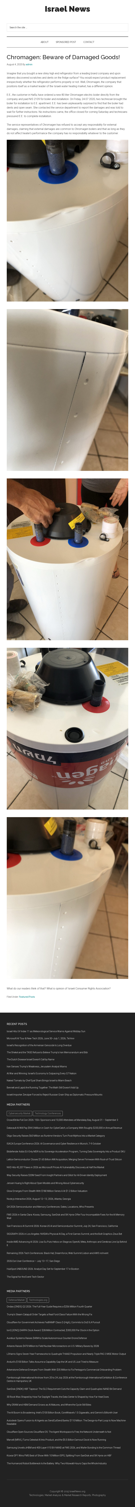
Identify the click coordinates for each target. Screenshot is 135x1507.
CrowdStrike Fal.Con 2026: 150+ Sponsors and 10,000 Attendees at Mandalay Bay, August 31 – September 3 (62, 1120)
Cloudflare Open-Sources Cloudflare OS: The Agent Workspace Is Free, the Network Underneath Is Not (59, 1432)
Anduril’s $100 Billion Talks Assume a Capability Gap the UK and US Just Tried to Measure (52, 1362)
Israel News (67, 8)
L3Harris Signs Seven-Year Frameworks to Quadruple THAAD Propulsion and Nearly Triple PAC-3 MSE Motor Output (66, 1354)
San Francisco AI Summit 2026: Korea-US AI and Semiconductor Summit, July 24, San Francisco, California (62, 1226)
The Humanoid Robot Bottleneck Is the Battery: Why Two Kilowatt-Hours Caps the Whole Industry (57, 1463)
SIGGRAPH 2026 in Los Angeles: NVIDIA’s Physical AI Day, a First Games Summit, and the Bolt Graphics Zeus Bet (64, 1234)
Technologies (36, 1495)
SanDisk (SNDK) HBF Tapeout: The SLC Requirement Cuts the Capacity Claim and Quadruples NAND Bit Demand (64, 1389)
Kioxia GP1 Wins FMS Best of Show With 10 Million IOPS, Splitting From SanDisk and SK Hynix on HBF (59, 1455)
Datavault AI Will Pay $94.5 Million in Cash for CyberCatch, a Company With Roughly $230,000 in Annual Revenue (64, 1128)
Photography (99, 1495)
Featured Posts (27, 997)
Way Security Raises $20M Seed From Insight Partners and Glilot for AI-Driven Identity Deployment (57, 1175)
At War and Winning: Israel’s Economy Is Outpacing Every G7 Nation (41, 1073)
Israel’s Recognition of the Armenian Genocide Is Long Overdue (39, 1045)
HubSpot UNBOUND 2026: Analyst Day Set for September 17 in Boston (43, 1269)
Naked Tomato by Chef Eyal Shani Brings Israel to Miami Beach (39, 1080)
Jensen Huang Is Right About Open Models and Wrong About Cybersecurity (45, 1183)
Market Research (73, 1495)
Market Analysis (53, 1495)
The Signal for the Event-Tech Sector (25, 1277)
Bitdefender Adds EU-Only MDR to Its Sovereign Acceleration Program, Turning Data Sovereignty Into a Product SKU (66, 1151)
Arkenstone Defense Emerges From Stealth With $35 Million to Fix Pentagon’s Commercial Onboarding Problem (64, 1369)
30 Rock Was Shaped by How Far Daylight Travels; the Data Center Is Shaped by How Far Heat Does (58, 1397)
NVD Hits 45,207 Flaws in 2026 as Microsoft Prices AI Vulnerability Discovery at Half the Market (55, 1167)
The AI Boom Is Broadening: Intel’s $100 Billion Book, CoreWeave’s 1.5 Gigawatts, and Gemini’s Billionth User (62, 1412)
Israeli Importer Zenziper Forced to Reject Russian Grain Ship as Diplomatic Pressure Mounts (54, 1094)
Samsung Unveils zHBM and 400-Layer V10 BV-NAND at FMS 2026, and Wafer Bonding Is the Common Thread (64, 1447)
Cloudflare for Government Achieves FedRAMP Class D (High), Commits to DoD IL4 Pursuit (53, 1322)
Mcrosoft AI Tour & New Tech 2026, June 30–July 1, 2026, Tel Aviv (40, 1038)
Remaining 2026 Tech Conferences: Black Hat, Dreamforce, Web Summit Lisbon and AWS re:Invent (57, 1253)
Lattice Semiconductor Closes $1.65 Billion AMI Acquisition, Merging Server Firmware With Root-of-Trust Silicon (64, 1159)
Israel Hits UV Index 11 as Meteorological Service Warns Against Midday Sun (46, 1031)
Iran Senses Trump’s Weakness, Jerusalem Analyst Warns (37, 1066)
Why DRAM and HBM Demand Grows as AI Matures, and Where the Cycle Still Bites (49, 1404)
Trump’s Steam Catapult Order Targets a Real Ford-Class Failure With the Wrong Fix (49, 1314)
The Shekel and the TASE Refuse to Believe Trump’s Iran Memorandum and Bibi (47, 1052)
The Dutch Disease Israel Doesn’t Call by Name (30, 1059)
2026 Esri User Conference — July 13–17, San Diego (33, 1261)
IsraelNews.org (77, 1491)
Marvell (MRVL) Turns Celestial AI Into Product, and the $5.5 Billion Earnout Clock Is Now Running (56, 1439)
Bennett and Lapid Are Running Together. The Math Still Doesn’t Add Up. (43, 1087)
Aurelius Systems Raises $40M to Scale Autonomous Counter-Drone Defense (47, 1338)
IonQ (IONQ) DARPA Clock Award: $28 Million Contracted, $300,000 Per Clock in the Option (53, 1330)
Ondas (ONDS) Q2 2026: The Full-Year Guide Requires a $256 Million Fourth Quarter (49, 1306)
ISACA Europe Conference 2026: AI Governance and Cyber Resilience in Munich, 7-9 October (54, 1143)
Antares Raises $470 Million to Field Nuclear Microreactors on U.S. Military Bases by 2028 (53, 1346)
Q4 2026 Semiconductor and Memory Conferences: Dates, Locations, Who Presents (50, 1206)
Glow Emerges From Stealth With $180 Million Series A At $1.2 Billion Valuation (47, 1191)
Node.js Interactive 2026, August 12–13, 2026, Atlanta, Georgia (39, 1199)
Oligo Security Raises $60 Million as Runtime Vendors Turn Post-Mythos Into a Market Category (56, 1135)
